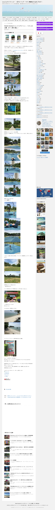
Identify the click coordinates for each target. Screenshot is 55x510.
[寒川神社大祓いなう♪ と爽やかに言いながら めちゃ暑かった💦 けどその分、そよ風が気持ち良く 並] (51, 138)
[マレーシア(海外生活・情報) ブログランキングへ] (19, 379)
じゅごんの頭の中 (9, 17)
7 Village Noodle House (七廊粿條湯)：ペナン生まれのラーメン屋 (19, 397)
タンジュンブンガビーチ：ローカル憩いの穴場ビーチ (20, 492)
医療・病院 (16, 20)
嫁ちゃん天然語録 (16, 17)
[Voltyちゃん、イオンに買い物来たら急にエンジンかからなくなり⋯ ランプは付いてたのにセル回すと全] (43, 143)
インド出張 (38, 88)
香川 (38, 57)
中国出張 (38, 89)
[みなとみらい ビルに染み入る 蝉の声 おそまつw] (38, 134)
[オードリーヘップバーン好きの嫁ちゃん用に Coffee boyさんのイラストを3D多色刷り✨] (38, 130)
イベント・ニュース (41, 17)
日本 (46, 17)
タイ (37, 95)
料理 (37, 45)
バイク (38, 46)
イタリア (38, 98)
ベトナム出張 (39, 86)
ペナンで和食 (39, 65)
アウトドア (38, 48)
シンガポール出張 (40, 85)
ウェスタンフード (40, 66)
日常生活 (36, 20)
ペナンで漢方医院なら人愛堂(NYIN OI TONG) (44, 107)
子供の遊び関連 (31, 20)
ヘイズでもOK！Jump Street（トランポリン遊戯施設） (21, 440)
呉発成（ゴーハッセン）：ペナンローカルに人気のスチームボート (19, 395)
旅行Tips (38, 42)
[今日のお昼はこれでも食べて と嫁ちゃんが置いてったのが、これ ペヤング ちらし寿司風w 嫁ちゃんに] (47, 138)
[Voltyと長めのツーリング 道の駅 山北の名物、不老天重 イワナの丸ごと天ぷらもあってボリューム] (51, 147)
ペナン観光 (38, 72)
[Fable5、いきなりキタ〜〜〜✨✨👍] (47, 143)
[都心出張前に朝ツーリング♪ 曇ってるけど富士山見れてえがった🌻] (47, 147)
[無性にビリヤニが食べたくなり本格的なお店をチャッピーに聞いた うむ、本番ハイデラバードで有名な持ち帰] (51, 130)
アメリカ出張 (39, 91)
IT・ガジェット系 (23, 17)
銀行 (20, 20)
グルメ (38, 43)
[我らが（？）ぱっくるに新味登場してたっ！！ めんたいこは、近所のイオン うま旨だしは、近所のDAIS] (38, 147)
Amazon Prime (29, 17)
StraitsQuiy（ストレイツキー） (18, 50)
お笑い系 (38, 99)
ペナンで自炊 (5, 20)
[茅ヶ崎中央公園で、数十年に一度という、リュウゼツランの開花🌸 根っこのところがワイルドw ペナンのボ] (43, 134)
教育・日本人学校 (11, 20)
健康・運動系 (34, 17)
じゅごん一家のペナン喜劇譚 (42, 157)
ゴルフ (38, 101)
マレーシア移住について (41, 69)
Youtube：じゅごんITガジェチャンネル (44, 24)
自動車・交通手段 (25, 20)
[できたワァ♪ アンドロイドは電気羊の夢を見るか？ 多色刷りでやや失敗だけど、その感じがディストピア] (43, 130)
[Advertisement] (19, 416)
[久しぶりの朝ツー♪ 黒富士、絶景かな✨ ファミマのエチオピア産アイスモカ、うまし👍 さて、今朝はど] (47, 134)
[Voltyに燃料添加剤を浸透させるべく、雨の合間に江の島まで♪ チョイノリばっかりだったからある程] (43, 138)
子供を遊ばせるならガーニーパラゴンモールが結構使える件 (21, 486)
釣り (37, 49)
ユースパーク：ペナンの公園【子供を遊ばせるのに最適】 (21, 453)
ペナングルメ (50, 17)
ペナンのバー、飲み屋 (40, 63)
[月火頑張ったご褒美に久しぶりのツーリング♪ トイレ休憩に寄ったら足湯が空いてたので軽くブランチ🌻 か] (38, 138)
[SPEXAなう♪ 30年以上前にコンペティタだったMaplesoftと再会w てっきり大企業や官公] (43, 147)
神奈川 (39, 58)
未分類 (38, 102)
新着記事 (4, 17)
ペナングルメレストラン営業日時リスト (44, 29)
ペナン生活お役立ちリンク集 (42, 27)
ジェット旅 (40, 20)
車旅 (44, 20)
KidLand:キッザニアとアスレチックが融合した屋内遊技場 (21, 435)
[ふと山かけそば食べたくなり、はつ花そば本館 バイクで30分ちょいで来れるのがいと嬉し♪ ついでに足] (51, 143)
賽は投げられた (39, 115)
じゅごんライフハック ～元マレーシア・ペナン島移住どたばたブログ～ (22, 2)
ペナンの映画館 (13, 460)
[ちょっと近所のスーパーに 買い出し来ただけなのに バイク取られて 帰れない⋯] (47, 130)
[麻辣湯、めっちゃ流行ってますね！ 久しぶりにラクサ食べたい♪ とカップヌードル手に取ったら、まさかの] (51, 134)
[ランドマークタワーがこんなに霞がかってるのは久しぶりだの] (38, 143)
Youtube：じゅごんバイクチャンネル (43, 22)
